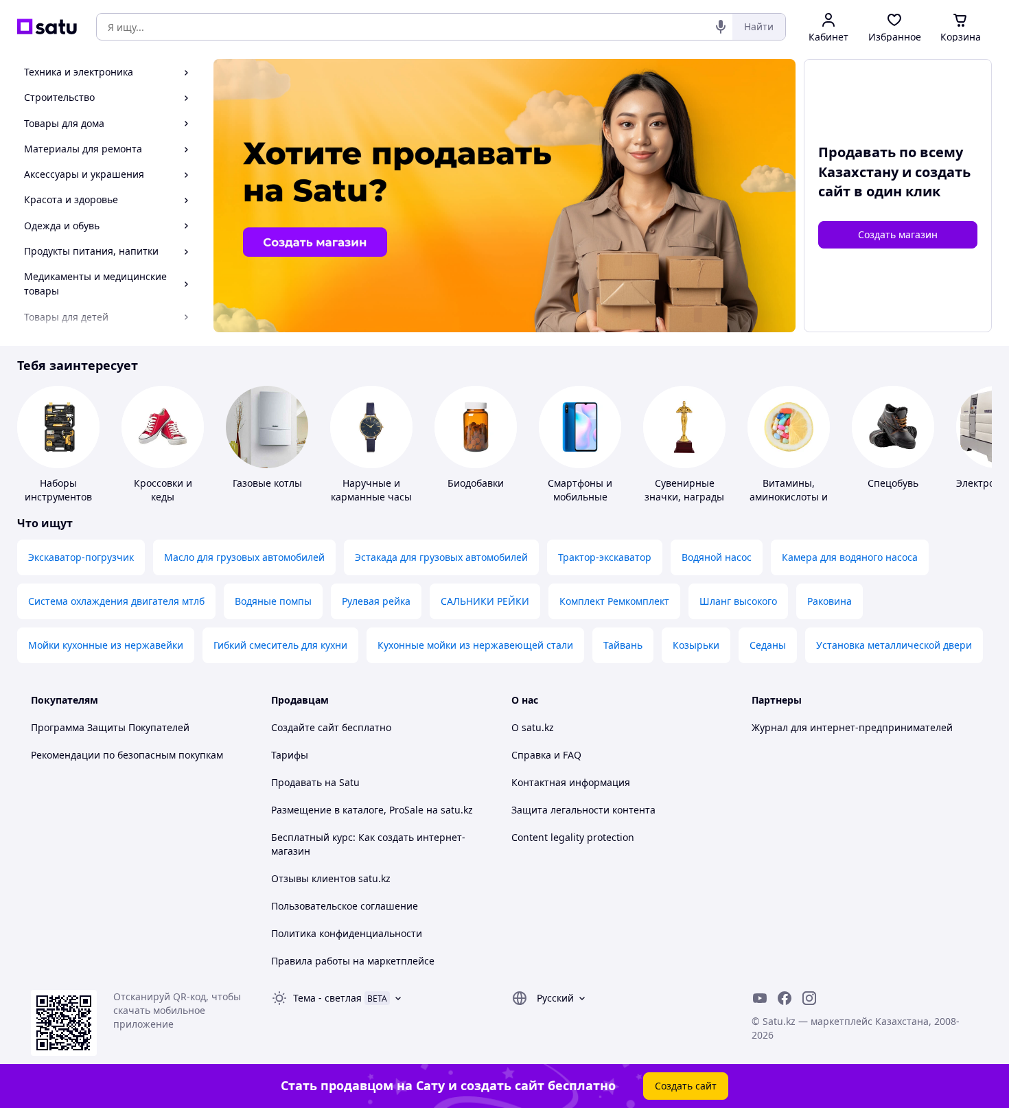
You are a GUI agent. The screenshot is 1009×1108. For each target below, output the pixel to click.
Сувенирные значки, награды (684, 489)
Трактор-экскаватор (604, 557)
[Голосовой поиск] (720, 27)
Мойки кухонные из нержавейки (105, 644)
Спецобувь (893, 482)
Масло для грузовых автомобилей (244, 557)
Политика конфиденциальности (346, 933)
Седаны (768, 644)
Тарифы (289, 754)
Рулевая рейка (376, 601)
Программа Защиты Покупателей (110, 727)
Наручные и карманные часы (371, 489)
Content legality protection (572, 837)
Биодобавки (476, 482)
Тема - (327, 997)
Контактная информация (570, 782)
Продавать (296, 782)
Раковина (829, 601)
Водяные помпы (273, 601)
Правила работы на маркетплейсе (352, 960)
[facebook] (784, 998)
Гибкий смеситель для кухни (280, 644)
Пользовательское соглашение (344, 905)
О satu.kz (532, 727)
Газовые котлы (267, 482)
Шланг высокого (738, 601)
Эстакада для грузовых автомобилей (441, 557)
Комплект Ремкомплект (614, 601)
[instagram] (809, 998)
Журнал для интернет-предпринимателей (852, 727)
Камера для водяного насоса (850, 557)
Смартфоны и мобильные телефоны (580, 496)
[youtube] (760, 998)
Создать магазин (898, 234)
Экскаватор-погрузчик (81, 557)
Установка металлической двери (894, 644)
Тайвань (622, 644)
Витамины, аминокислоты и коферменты (789, 496)
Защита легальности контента (583, 809)
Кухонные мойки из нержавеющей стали (475, 644)
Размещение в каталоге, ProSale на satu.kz (372, 809)
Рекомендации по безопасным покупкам (127, 754)
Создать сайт (686, 1085)
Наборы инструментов (58, 489)
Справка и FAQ (546, 754)
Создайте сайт (305, 727)
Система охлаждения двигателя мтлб (116, 601)
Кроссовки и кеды (163, 489)
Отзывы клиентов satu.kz (331, 878)
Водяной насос (717, 557)
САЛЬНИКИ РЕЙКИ (485, 601)
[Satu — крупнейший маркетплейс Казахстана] (47, 27)
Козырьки (696, 644)
